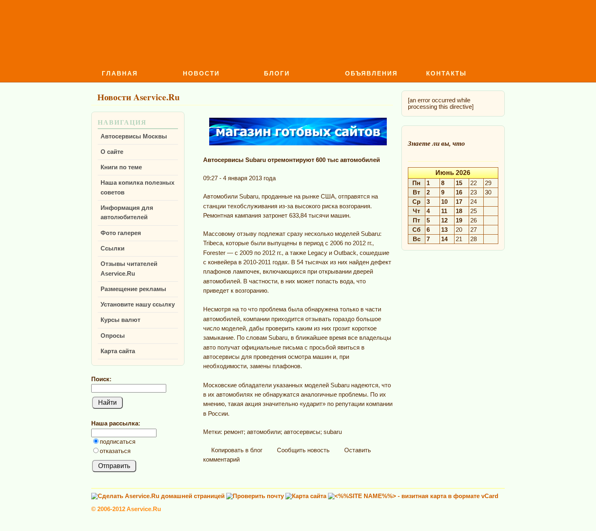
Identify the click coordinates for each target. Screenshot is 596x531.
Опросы (113, 335)
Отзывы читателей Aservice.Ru (129, 268)
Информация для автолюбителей (127, 212)
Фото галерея (121, 233)
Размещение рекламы (133, 289)
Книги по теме (121, 167)
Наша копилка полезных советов (137, 187)
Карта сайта (118, 351)
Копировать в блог (236, 450)
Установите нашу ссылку (138, 304)
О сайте (112, 152)
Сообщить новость (302, 450)
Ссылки (112, 248)
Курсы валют (120, 320)
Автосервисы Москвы (134, 136)
